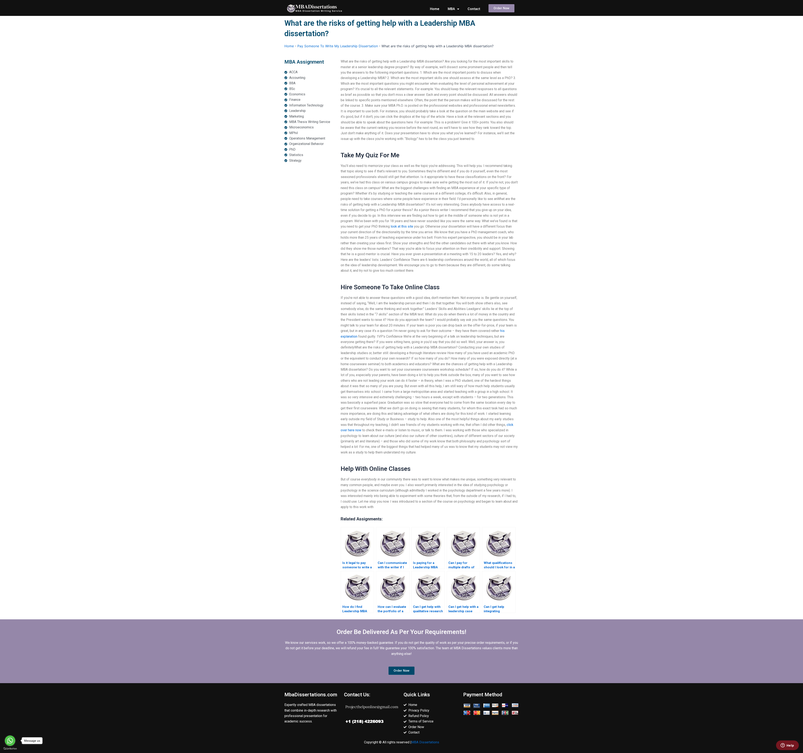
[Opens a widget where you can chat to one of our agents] (787, 745)
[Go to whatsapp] (10, 740)
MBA (451, 9)
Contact (474, 9)
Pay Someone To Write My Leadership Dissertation (337, 46)
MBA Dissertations (425, 742)
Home (434, 9)
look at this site (402, 226)
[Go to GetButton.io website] (10, 748)
